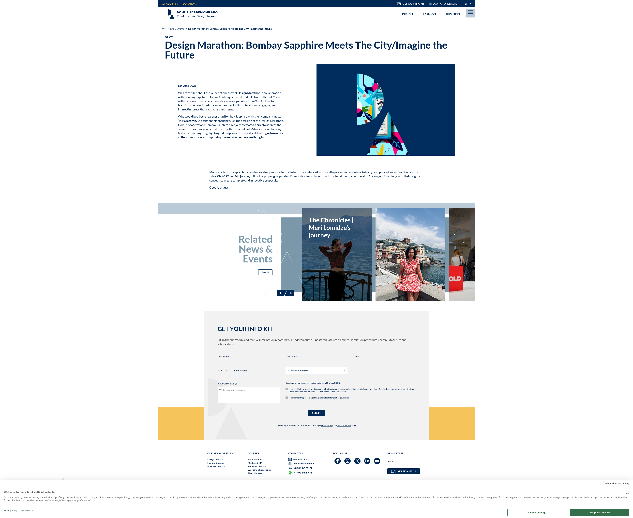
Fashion (429, 14)
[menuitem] (467, 3)
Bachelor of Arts (256, 459)
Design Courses (215, 459)
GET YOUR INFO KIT (413, 3)
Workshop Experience (259, 469)
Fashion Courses (215, 462)
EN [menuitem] (466, 3)
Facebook (338, 459)
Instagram (348, 459)
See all (265, 272)
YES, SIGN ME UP (407, 471)
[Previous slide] (282, 293)
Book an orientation (446, 3)
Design (407, 14)
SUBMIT (316, 412)
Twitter (358, 459)
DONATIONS (190, 3)
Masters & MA (255, 462)
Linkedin (367, 459)
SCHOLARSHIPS (170, 3)
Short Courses (255, 473)
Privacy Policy (327, 425)
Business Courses (216, 466)
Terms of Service (344, 425)
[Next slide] (289, 293)
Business (453, 14)
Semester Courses (257, 466)
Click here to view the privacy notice (301, 383)
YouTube (377, 459)
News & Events (175, 28)
